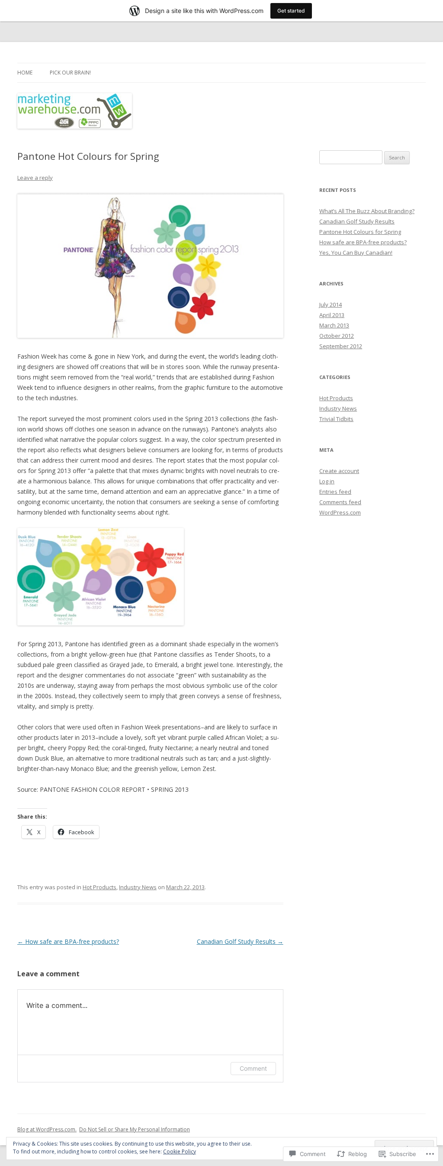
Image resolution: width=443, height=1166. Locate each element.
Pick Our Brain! (70, 72)
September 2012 (340, 346)
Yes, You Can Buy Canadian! (355, 252)
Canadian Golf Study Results (240, 941)
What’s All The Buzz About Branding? (366, 211)
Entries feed (335, 492)
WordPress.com (340, 512)
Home (24, 72)
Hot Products (99, 887)
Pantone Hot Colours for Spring (360, 232)
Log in (326, 481)
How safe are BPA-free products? (68, 941)
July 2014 (330, 304)
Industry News (138, 887)
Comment (253, 1068)
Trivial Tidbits (336, 419)
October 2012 (336, 336)
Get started (291, 10)
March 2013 (334, 325)
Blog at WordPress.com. (47, 1129)
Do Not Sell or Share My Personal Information (134, 1129)
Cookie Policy (179, 1151)
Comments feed (340, 502)
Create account (339, 471)
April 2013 (331, 315)
